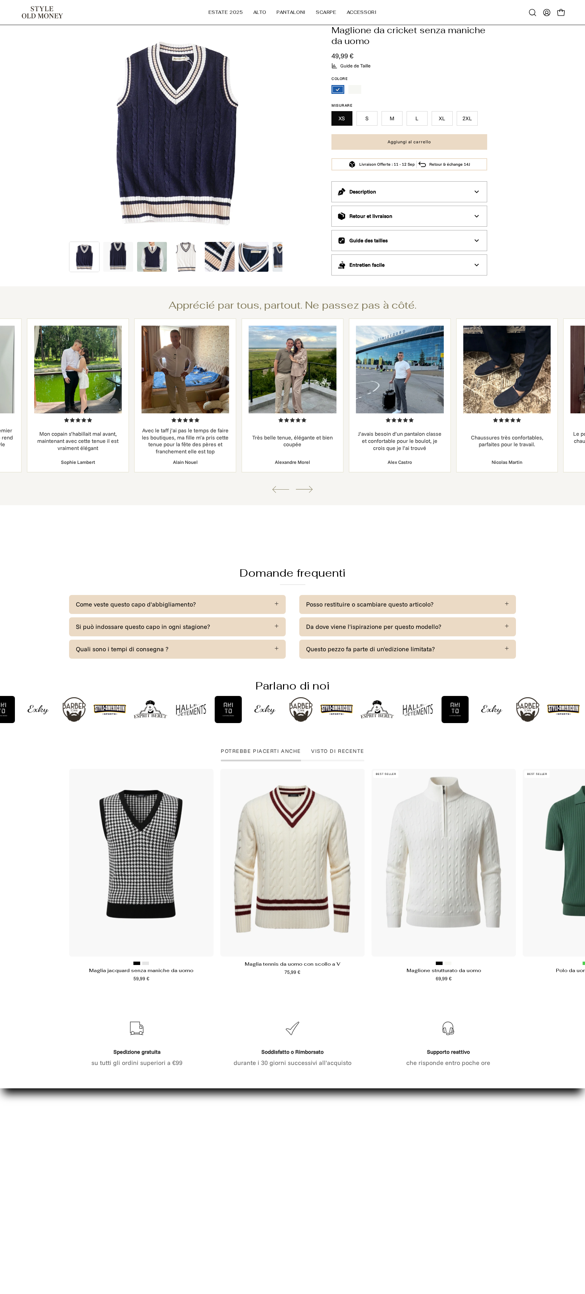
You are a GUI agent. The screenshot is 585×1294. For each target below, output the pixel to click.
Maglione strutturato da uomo (444, 970)
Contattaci (83, 1162)
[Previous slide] (280, 489)
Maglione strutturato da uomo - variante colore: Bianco (448, 963)
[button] (260, 12)
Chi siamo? (84, 1188)
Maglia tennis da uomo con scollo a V (292, 964)
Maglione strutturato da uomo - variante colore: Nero (439, 963)
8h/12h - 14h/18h (415, 1169)
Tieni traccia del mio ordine (108, 1175)
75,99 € (292, 972)
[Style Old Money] (42, 12)
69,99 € (444, 978)
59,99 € (141, 978)
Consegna (83, 1137)
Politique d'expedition (191, 1188)
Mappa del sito (90, 1149)
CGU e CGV (177, 1201)
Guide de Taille (355, 66)
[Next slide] (304, 489)
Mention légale (182, 1149)
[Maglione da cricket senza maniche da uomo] (84, 257)
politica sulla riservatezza (197, 1162)
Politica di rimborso (188, 1175)
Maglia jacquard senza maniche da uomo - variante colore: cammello (145, 963)
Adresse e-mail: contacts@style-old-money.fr (419, 1146)
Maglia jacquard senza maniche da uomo (141, 970)
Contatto (173, 1137)
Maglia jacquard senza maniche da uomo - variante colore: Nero (136, 963)
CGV (167, 1213)
